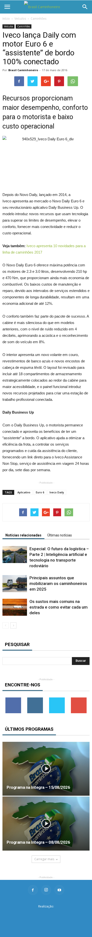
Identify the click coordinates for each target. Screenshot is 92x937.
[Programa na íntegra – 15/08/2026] (46, 769)
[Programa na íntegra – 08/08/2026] (46, 823)
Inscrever (78, 699)
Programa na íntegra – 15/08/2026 (38, 787)
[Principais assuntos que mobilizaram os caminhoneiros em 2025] (14, 583)
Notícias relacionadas (23, 535)
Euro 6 (40, 492)
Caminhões (38, 18)
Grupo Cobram (46, 914)
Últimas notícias (59, 535)
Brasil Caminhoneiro (23, 70)
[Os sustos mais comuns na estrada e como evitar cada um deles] (14, 607)
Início (6, 18)
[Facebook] (33, 890)
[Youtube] (59, 890)
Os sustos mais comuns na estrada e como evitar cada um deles (58, 607)
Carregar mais (44, 859)
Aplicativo (23, 492)
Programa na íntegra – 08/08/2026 (38, 842)
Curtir (13, 699)
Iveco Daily (57, 492)
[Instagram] (46, 890)
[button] (85, 7)
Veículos (20, 18)
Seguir (35, 699)
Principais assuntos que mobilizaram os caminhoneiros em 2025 (58, 583)
